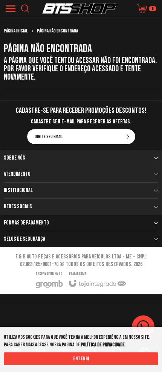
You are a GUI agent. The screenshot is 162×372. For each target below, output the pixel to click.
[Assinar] (127, 136)
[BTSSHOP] (79, 8)
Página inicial (16, 31)
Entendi (81, 358)
